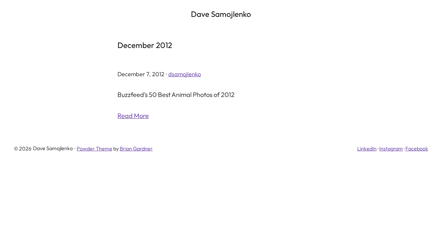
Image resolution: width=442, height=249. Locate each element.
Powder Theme (94, 148)
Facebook (416, 148)
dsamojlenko (184, 74)
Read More (133, 116)
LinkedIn (367, 148)
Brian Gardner (136, 148)
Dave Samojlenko (221, 14)
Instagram (391, 148)
